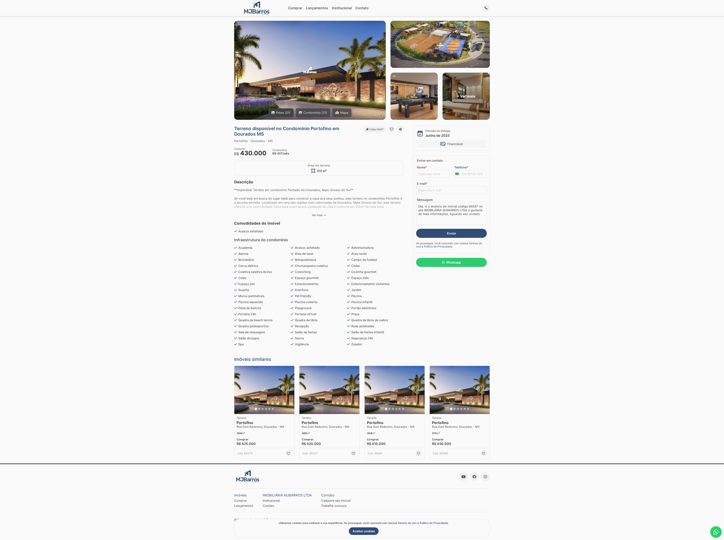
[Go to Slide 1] (256, 409)
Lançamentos (317, 8)
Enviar (451, 233)
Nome (422, 167)
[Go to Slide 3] (263, 409)
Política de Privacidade (438, 246)
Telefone (461, 167)
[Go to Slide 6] (273, 409)
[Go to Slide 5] (269, 409)
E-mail (422, 183)
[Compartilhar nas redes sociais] (400, 129)
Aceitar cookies (364, 531)
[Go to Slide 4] (266, 409)
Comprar (295, 8)
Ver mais (317, 215)
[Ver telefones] (486, 8)
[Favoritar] (391, 129)
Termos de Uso (407, 523)
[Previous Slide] (238, 390)
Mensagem (425, 200)
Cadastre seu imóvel (335, 500)
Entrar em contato (430, 160)
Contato (362, 8)
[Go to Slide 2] (259, 409)
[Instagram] (485, 476)
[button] (264, 390)
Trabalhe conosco (334, 506)
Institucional (342, 8)
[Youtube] (463, 476)
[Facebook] (474, 476)
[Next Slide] (290, 390)
